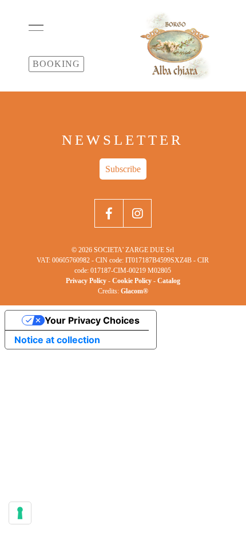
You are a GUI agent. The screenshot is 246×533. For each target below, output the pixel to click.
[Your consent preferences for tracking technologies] (20, 513)
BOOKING (56, 64)
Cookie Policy (132, 281)
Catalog (168, 281)
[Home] (174, 45)
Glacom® (134, 291)
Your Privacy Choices (92, 320)
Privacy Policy (86, 281)
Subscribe (123, 169)
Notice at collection (57, 339)
